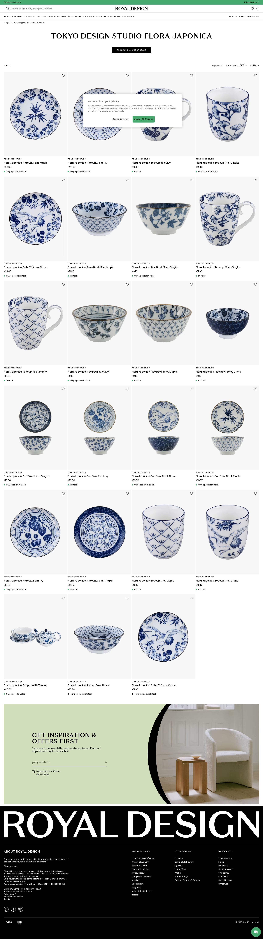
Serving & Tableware (184, 862)
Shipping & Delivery (140, 862)
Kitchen (178, 873)
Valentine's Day (225, 858)
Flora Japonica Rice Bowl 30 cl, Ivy (88, 372)
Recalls (135, 895)
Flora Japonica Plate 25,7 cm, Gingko (90, 581)
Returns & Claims (139, 866)
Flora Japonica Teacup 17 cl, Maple (153, 581)
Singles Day (223, 873)
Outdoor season (225, 869)
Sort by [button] (253, 65)
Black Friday (224, 877)
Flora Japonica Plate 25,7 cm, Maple (25, 163)
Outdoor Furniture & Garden (187, 880)
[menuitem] (6, 16)
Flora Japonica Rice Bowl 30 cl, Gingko (155, 267)
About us (136, 880)
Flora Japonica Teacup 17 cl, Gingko (217, 163)
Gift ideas (222, 866)
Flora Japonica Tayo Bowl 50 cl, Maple (91, 267)
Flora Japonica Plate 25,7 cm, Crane (25, 267)
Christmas (223, 884)
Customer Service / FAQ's (143, 858)
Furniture (179, 858)
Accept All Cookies (143, 119)
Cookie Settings (120, 119)
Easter (221, 862)
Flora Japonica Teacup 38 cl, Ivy (151, 163)
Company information (142, 877)
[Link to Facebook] (13, 909)
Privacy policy (138, 873)
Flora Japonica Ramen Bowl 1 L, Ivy (88, 685)
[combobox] (251, 2)
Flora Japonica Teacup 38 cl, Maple (25, 372)
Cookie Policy (137, 884)
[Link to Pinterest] (6, 909)
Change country (11, 866)
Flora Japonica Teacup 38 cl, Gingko (218, 267)
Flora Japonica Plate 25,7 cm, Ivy (87, 163)
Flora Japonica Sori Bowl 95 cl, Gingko (26, 476)
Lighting (178, 866)
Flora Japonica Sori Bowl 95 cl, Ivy (88, 476)
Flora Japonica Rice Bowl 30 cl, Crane (218, 372)
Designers (136, 887)
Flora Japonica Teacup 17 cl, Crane (217, 581)
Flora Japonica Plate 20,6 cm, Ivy (23, 581)
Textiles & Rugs (181, 877)
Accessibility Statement (142, 891)
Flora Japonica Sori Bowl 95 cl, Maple (218, 476)
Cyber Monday (225, 880)
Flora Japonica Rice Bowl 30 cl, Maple (154, 372)
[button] (251, 2)
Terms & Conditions (140, 869)
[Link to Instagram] (20, 909)
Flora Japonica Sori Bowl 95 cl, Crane (154, 476)
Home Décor (180, 869)
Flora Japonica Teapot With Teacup (25, 685)
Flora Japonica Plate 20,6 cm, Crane (153, 685)
